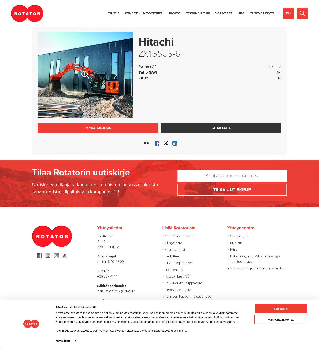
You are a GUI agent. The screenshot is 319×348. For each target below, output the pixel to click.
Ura (241, 13)
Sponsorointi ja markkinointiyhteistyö (257, 268)
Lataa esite (221, 128)
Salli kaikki (281, 308)
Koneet (131, 13)
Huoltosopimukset (179, 263)
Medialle (236, 243)
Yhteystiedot (262, 13)
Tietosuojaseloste (178, 290)
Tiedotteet (172, 256)
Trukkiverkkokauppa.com (183, 283)
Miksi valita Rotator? (179, 236)
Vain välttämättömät (281, 319)
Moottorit (152, 13)
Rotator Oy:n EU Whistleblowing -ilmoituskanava (255, 259)
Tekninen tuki (198, 13)
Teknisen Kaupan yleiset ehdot (188, 296)
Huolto (174, 13)
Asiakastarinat (175, 249)
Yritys (113, 13)
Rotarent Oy (174, 269)
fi (287, 13)
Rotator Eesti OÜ (177, 276)
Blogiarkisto (173, 243)
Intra (233, 249)
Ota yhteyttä (239, 236)
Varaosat (223, 13)
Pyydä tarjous (98, 128)
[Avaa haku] (302, 13)
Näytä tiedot (63, 340)
